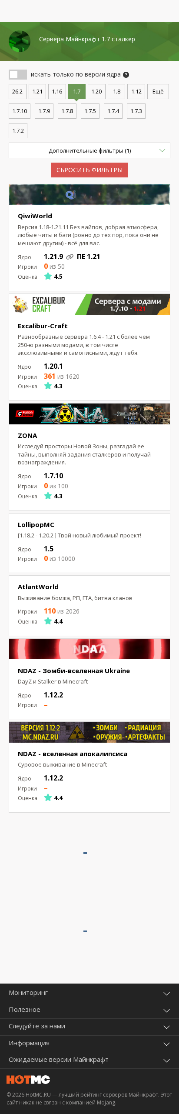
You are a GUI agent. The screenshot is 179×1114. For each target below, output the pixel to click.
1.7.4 (113, 111)
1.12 (136, 91)
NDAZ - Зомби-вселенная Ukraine (74, 670)
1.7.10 (19, 111)
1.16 (57, 91)
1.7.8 (67, 111)
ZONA (27, 435)
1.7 (76, 91)
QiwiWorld (35, 215)
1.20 (96, 91)
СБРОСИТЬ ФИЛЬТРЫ (89, 170)
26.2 (17, 91)
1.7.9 (44, 111)
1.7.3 (136, 111)
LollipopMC (36, 524)
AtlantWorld (38, 586)
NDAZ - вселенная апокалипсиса (72, 753)
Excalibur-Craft (43, 325)
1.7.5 (90, 111)
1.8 (116, 91)
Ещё (158, 91)
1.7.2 (18, 130)
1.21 (37, 91)
